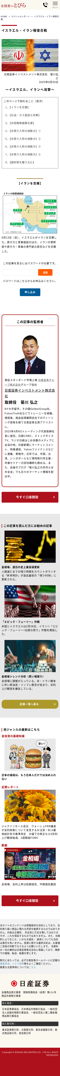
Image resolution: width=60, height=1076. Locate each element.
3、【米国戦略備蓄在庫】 (20, 123)
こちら (32, 967)
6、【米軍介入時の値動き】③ (23, 146)
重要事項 (5, 963)
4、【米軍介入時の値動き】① (23, 131)
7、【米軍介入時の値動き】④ (23, 154)
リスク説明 (18, 963)
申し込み (30, 292)
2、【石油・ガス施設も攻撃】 (23, 115)
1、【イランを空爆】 (17, 107)
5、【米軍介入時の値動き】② (23, 139)
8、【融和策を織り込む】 (20, 162)
